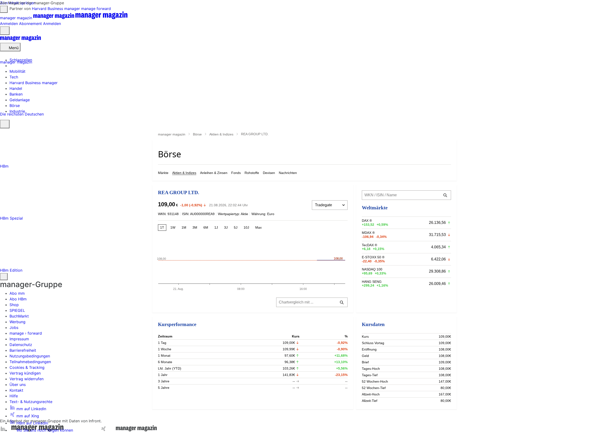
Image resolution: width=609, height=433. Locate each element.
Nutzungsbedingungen (30, 356)
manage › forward (26, 333)
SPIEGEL (17, 310)
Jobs (14, 327)
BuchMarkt (19, 316)
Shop (14, 304)
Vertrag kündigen (25, 373)
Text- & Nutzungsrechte (31, 401)
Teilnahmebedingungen (30, 361)
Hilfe (14, 396)
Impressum (19, 339)
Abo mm (17, 293)
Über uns (18, 384)
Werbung (17, 321)
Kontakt (16, 390)
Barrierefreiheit (23, 350)
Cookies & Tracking (27, 367)
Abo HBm (18, 299)
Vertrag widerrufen (27, 378)
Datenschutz (21, 344)
